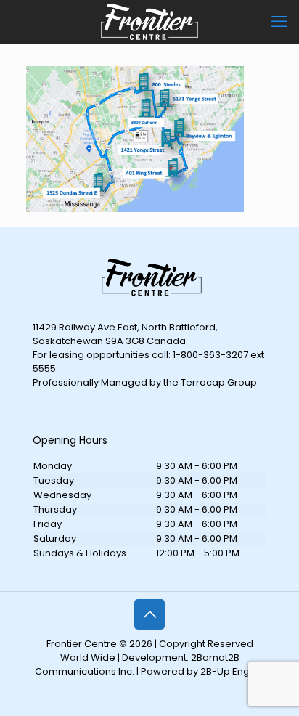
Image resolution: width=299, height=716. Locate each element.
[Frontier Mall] (149, 22)
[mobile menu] (279, 21)
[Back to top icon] (149, 614)
